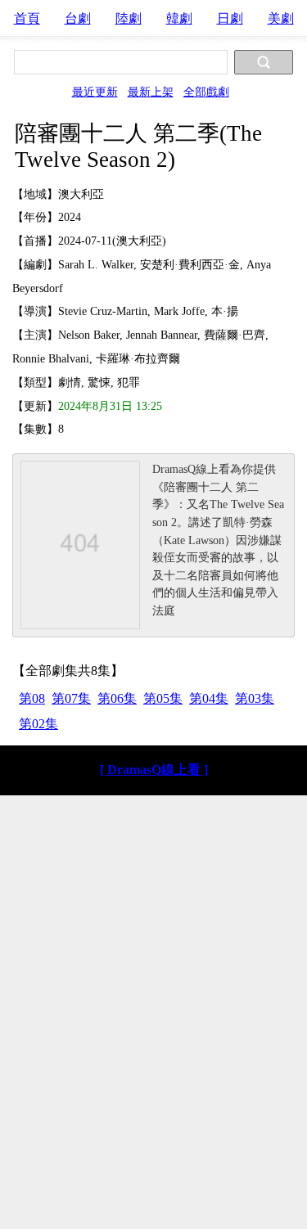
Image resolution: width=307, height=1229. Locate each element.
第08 (32, 698)
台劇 (78, 18)
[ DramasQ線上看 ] (154, 770)
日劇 (230, 18)
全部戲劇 (206, 91)
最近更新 (95, 91)
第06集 (117, 698)
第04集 (208, 698)
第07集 (71, 698)
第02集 (38, 724)
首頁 (27, 18)
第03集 (254, 698)
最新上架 (151, 91)
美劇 (281, 18)
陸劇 (128, 18)
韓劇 (179, 18)
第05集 (163, 698)
